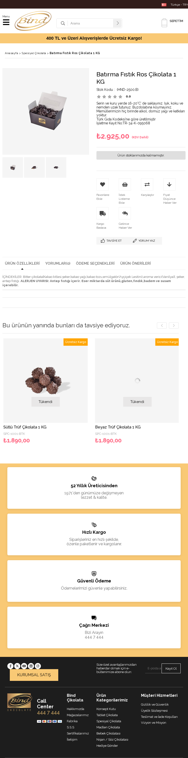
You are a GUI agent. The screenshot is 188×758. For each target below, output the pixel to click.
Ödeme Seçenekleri (95, 263)
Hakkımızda (75, 709)
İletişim (72, 739)
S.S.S (70, 727)
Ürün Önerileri (135, 263)
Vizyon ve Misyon (153, 722)
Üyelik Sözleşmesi (154, 710)
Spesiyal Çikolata (108, 721)
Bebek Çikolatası (108, 733)
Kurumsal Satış (34, 675)
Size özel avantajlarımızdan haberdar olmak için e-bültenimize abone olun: (116, 668)
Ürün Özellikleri (22, 263)
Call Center (45, 704)
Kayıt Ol (171, 668)
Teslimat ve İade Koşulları (159, 717)
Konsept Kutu (106, 709)
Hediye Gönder (107, 745)
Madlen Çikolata (108, 727)
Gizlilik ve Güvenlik (155, 704)
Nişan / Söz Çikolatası (112, 739)
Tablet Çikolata (107, 715)
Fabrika (72, 721)
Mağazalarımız (78, 715)
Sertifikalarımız (78, 733)
